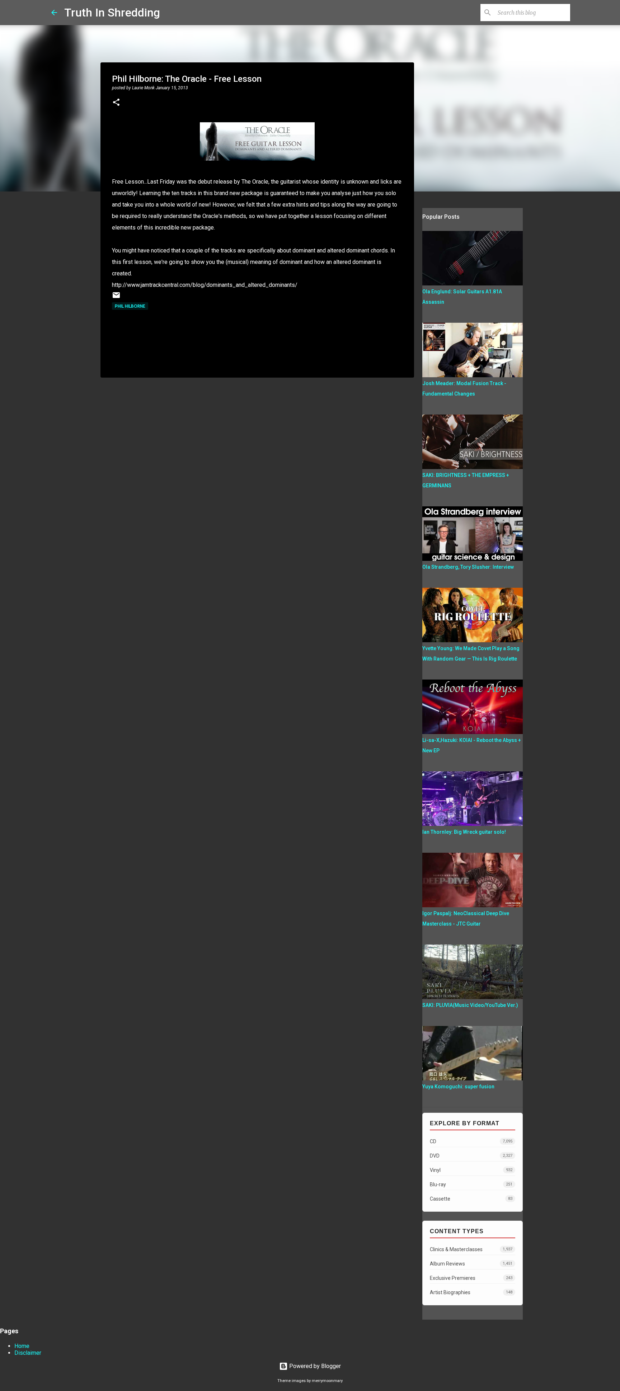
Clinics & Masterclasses (471, 1249)
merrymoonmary (327, 1380)
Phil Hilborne (130, 306)
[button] (116, 103)
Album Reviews (471, 1264)
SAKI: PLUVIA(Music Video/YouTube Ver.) (470, 1005)
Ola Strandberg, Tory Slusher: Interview (468, 567)
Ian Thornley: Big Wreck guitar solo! (464, 832)
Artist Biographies (471, 1292)
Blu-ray (471, 1184)
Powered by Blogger (314, 1366)
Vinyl (471, 1170)
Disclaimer (27, 1352)
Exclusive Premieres (471, 1278)
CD (471, 1141)
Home (21, 1346)
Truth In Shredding (112, 12)
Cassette (471, 1199)
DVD (471, 1156)
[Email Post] (116, 297)
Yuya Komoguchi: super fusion (458, 1086)
